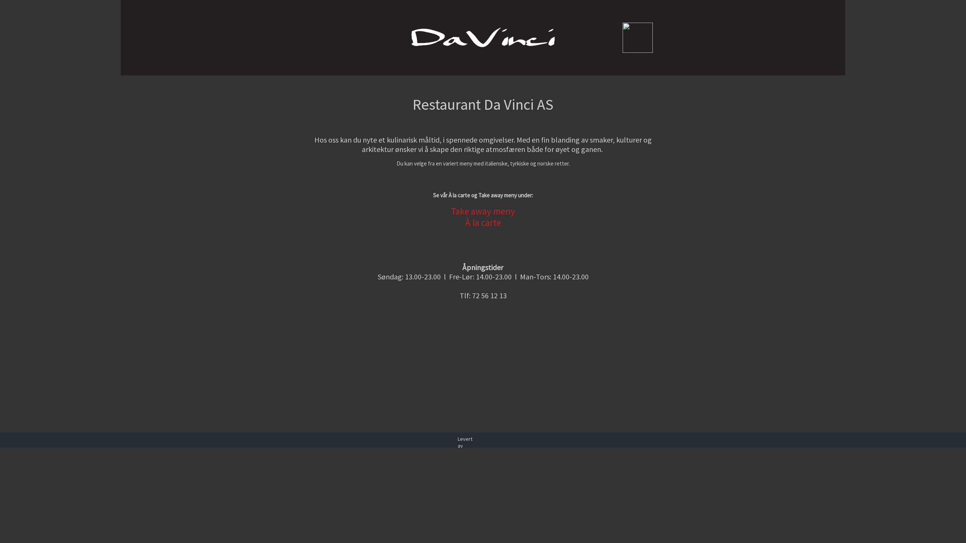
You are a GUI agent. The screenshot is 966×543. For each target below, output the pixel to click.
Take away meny (483, 211)
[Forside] (298, 67)
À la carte (483, 222)
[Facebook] (305, 67)
